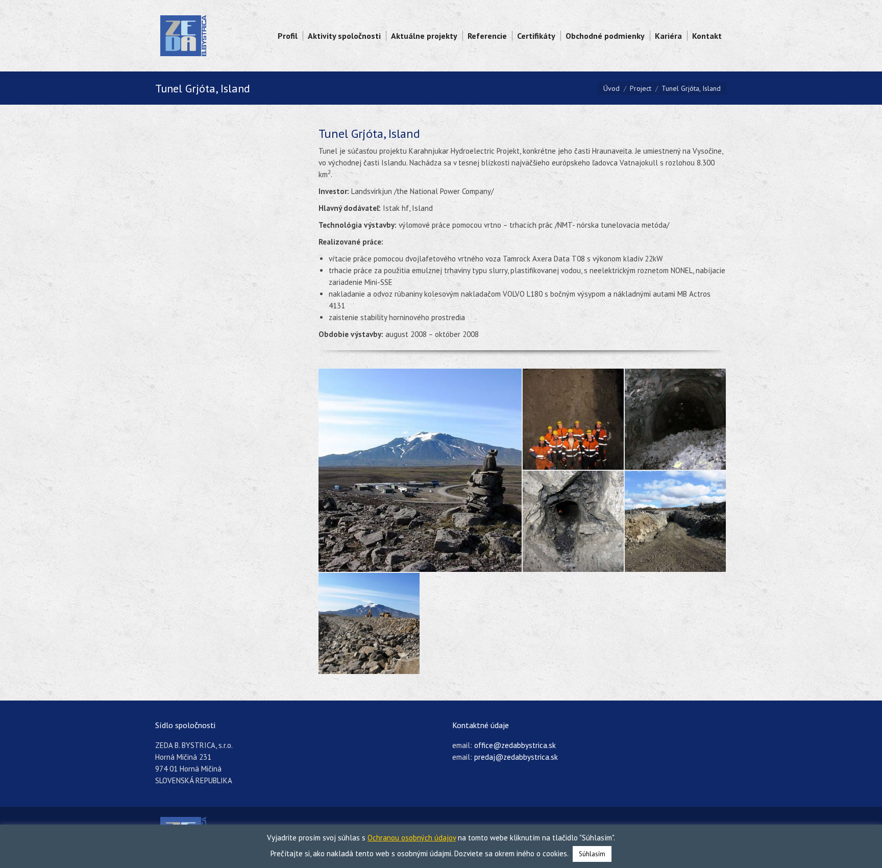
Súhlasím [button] (592, 854)
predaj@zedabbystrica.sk (516, 757)
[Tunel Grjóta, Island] (420, 470)
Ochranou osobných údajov (412, 837)
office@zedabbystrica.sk (515, 745)
